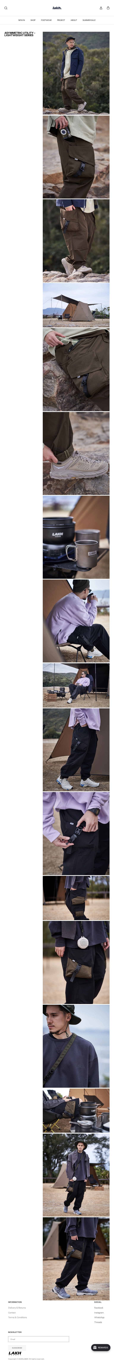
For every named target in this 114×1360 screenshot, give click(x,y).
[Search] (5, 8)
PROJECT (61, 20)
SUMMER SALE (89, 20)
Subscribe (17, 1348)
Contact (12, 1312)
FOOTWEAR (46, 20)
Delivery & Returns (17, 1307)
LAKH (25, 1359)
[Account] (100, 8)
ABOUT (74, 20)
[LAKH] (57, 8)
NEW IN (21, 20)
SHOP (33, 20)
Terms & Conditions (17, 1317)
